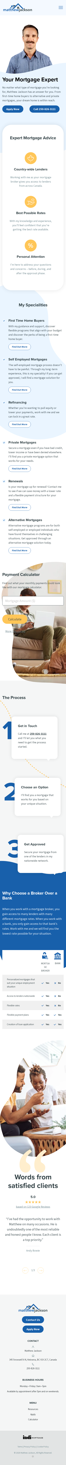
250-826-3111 (38, 733)
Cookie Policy (43, 1446)
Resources (33, 1409)
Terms (19, 1446)
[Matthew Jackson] (33, 7)
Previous (25, 1270)
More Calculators (15, 631)
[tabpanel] (33, 1234)
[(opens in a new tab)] (33, 1437)
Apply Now (12, 109)
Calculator (33, 1419)
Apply (33, 1414)
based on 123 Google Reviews (33, 1206)
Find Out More (19, 346)
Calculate (14, 619)
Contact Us (33, 1320)
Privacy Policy (30, 1446)
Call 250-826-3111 (44, 109)
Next (41, 1270)
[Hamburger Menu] (61, 8)
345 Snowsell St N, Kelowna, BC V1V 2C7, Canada (36, 1359)
